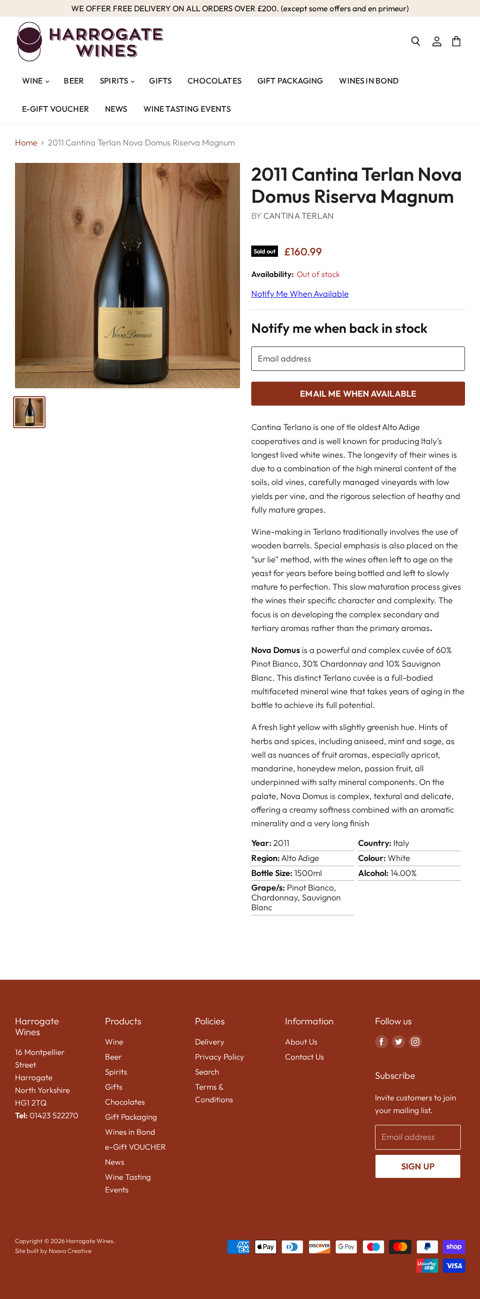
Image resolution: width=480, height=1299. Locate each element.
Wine (33, 80)
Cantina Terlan (298, 215)
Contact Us (304, 1056)
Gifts (160, 80)
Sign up (418, 1166)
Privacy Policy (219, 1056)
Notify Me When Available (300, 293)
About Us (301, 1041)
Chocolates (214, 80)
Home (26, 143)
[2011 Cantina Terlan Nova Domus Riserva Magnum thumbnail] (29, 412)
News (116, 109)
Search (207, 1071)
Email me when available (358, 393)
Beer (74, 80)
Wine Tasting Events (187, 109)
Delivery (210, 1041)
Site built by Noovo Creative (53, 1250)
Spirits (114, 80)
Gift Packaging (290, 80)
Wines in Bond (369, 80)
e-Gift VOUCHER (55, 109)
